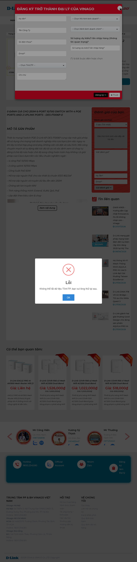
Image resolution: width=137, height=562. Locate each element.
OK (68, 297)
